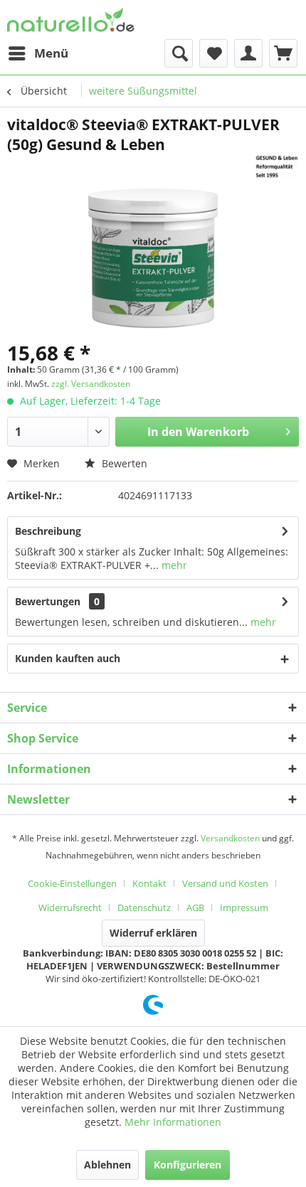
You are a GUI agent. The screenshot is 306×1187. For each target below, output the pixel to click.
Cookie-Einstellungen (72, 883)
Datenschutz (144, 907)
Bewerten (123, 463)
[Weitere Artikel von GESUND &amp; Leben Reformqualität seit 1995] (276, 166)
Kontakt (149, 883)
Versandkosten (230, 838)
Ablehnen (107, 1164)
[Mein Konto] (248, 53)
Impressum (244, 907)
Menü (51, 53)
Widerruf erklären (153, 933)
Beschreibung (48, 531)
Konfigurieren (187, 1164)
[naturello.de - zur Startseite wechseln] (70, 19)
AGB (195, 907)
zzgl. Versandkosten (90, 384)
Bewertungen (47, 601)
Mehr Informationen (173, 1122)
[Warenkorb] (283, 53)
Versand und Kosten (225, 883)
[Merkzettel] (213, 53)
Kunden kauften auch (67, 658)
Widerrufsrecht (70, 907)
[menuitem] (37, 53)
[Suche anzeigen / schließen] (178, 53)
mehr (173, 565)
